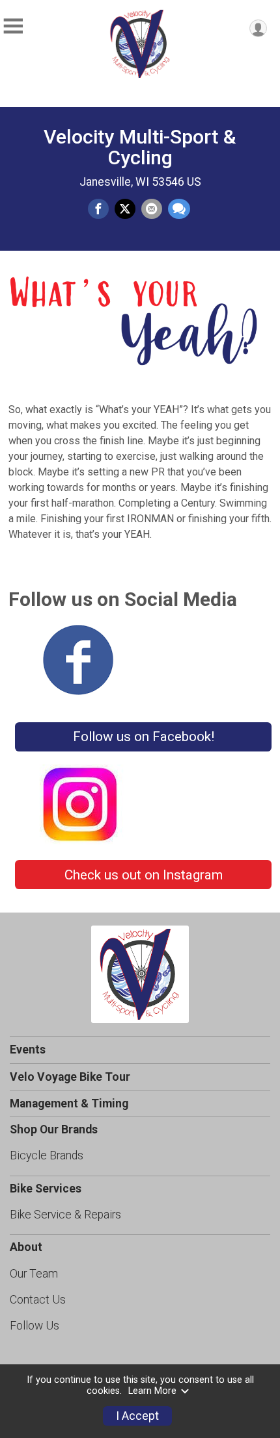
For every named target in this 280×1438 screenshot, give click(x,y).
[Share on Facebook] (98, 209)
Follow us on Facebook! (143, 736)
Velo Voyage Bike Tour (70, 1076)
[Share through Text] (179, 209)
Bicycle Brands (46, 1155)
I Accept (137, 1415)
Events (28, 1049)
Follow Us (34, 1325)
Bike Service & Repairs (65, 1214)
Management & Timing (69, 1103)
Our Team (34, 1273)
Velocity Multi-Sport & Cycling (140, 147)
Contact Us (38, 1299)
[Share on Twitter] (125, 209)
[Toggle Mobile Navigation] (13, 26)
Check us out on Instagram (143, 875)
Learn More (152, 1390)
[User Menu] (258, 28)
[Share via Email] (151, 209)
